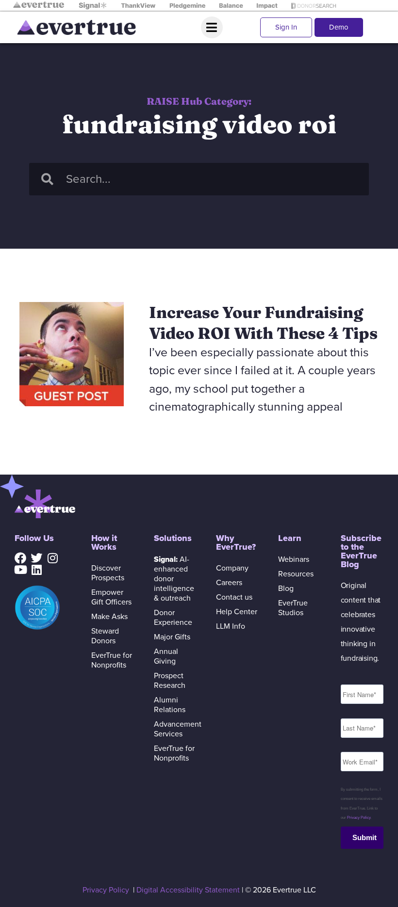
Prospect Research (169, 680)
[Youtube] (20, 569)
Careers (229, 583)
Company (232, 568)
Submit (364, 837)
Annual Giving (166, 656)
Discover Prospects (107, 573)
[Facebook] (20, 558)
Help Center (236, 612)
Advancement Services (175, 729)
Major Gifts (172, 637)
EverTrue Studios (293, 608)
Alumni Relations (169, 705)
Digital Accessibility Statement (188, 890)
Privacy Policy (358, 817)
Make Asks (109, 616)
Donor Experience (173, 617)
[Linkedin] (36, 569)
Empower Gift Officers (111, 597)
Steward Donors (105, 636)
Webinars (293, 559)
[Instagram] (52, 558)
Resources (296, 574)
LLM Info (230, 626)
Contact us (234, 597)
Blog (286, 588)
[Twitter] (36, 558)
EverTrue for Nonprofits (111, 660)
